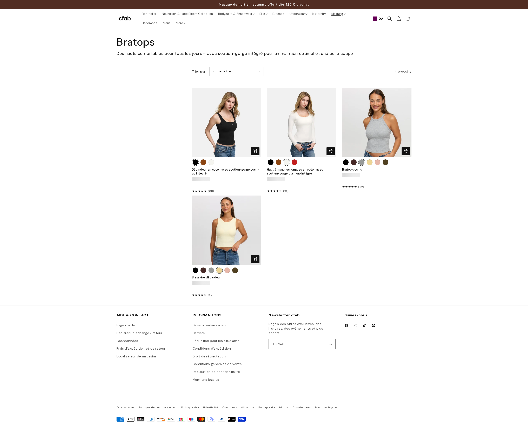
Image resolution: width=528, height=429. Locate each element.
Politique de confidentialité (199, 407)
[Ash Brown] (354, 162)
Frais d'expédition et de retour (141, 348)
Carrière (199, 333)
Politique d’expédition (273, 407)
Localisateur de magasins (137, 356)
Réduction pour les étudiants (216, 341)
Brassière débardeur (206, 277)
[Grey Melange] (362, 162)
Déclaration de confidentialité (216, 372)
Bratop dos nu (352, 170)
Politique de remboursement (158, 407)
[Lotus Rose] (378, 162)
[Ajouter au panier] (255, 151)
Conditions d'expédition (212, 348)
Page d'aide (126, 325)
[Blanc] (211, 162)
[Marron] (203, 162)
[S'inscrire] (330, 344)
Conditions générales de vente (217, 364)
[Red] (294, 162)
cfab (131, 407)
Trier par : (199, 72)
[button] (236, 13)
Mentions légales (206, 380)
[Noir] (195, 162)
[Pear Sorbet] (369, 162)
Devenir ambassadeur (210, 325)
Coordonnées (127, 341)
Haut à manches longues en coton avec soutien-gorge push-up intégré (295, 172)
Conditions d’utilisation (238, 407)
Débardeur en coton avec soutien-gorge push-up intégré (225, 172)
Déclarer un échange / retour (139, 333)
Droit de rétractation (209, 356)
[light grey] (385, 162)
